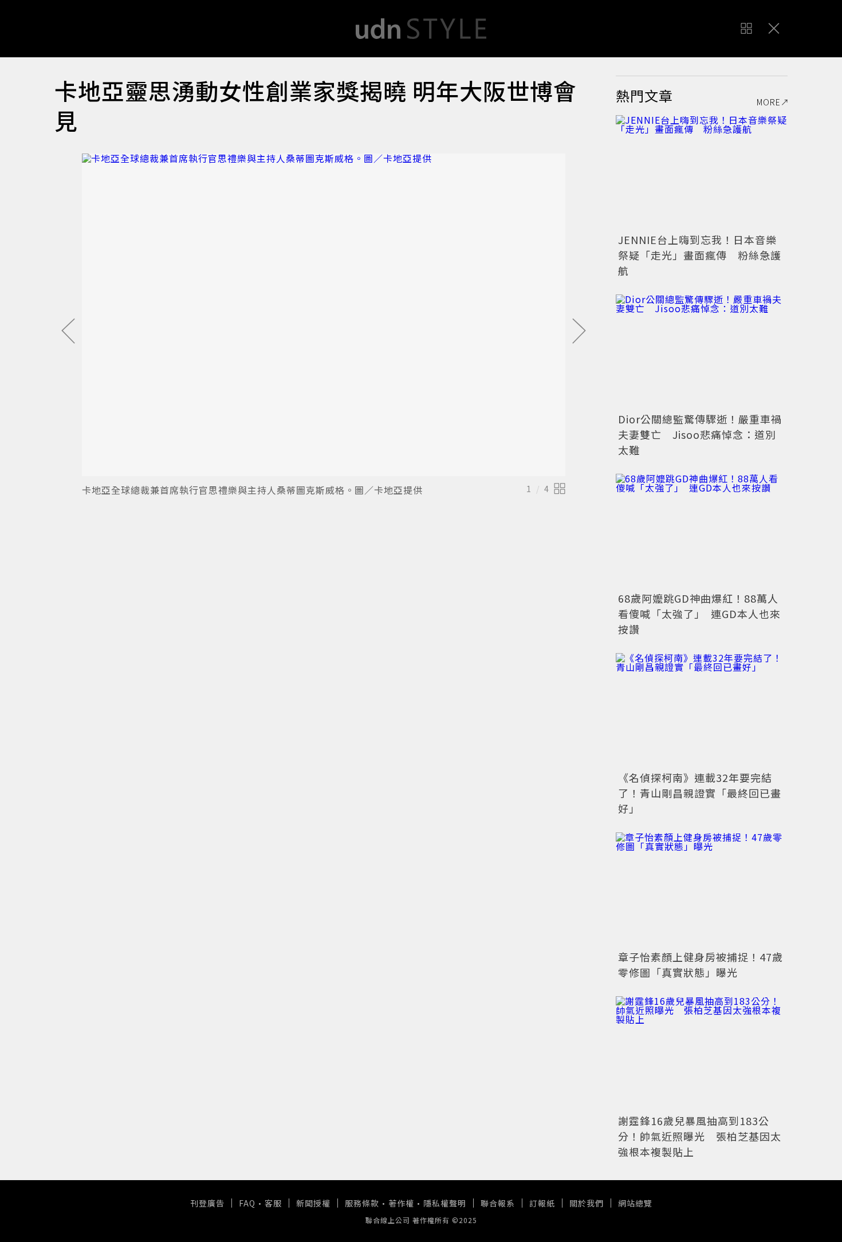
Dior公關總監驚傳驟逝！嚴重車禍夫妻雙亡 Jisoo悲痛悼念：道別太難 (700, 434)
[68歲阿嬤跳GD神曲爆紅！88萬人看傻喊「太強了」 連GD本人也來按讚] (702, 531)
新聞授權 (313, 1203)
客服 (273, 1203)
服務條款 (362, 1203)
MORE (769, 102)
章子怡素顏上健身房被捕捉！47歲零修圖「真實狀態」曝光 (700, 964)
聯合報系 (498, 1203)
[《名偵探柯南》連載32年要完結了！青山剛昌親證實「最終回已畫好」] (702, 710)
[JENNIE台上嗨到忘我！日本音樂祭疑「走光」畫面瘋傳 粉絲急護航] (702, 172)
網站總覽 (635, 1203)
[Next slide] (579, 331)
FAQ (247, 1203)
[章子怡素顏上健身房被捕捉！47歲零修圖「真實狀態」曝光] (702, 889)
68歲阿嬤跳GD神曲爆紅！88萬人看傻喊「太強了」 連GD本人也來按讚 (699, 613)
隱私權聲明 (444, 1203)
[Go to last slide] (68, 331)
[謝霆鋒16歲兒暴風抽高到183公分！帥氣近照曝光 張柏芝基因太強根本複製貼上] (702, 1053)
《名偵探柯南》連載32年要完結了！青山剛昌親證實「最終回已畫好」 (699, 793)
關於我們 (586, 1203)
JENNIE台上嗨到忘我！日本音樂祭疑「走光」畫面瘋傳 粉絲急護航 (699, 255)
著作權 (401, 1203)
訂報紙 (542, 1203)
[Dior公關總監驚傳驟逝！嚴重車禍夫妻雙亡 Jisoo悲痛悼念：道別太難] (702, 351)
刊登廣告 (207, 1203)
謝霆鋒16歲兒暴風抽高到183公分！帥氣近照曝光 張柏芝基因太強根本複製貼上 (699, 1136)
